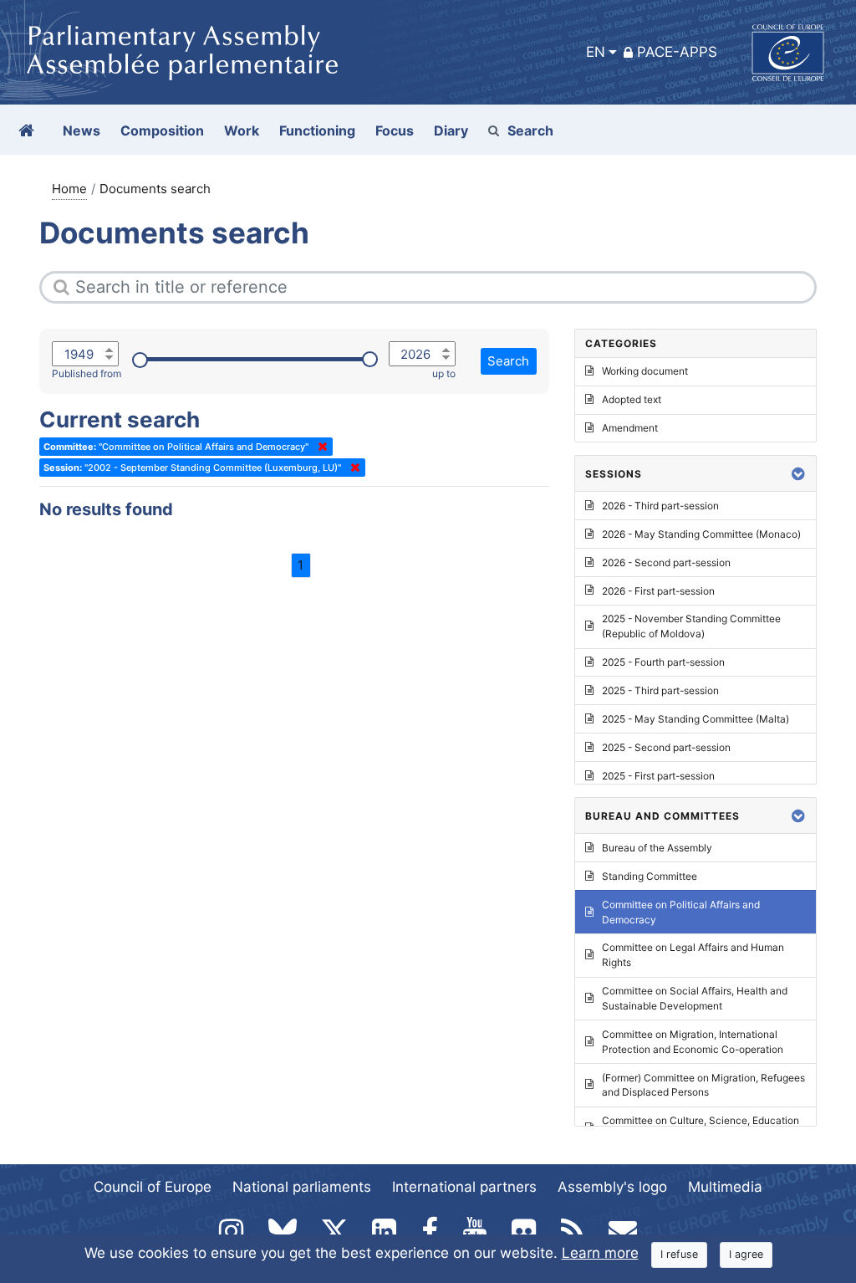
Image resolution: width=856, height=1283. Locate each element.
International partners (464, 1186)
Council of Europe (152, 1186)
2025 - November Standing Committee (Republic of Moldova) (691, 626)
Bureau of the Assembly (657, 847)
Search (530, 130)
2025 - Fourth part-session (663, 662)
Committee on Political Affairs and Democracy (681, 912)
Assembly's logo (612, 1186)
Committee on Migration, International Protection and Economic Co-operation (692, 1042)
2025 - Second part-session (666, 747)
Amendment (630, 428)
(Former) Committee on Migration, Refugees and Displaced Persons (703, 1085)
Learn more (600, 1253)
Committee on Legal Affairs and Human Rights (693, 955)
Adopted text (631, 399)
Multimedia (725, 1186)
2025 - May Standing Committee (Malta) (695, 719)
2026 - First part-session (658, 591)
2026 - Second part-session (666, 562)
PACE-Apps (677, 51)
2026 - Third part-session (660, 505)
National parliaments (301, 1186)
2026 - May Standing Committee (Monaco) (701, 534)
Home (69, 189)
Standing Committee (649, 876)
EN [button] (595, 51)
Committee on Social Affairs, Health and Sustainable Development (694, 998)
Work (241, 130)
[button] (798, 474)
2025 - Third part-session (660, 690)
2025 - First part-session (658, 775)
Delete (319, 446)
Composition (162, 130)
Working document (645, 371)
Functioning (317, 130)
